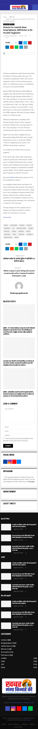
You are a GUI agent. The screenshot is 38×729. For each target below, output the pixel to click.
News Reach (27, 720)
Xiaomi (12, 177)
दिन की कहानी (4, 652)
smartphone (8, 237)
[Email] (24, 708)
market (31, 228)
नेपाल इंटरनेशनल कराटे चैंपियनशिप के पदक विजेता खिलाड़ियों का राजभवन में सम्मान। (23, 536)
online (14, 231)
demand (22, 225)
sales (14, 234)
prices (28, 231)
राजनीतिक (3, 658)
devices (29, 225)
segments (30, 234)
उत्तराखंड (3, 640)
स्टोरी (2, 664)
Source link (7, 217)
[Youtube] (19, 708)
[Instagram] (13, 708)
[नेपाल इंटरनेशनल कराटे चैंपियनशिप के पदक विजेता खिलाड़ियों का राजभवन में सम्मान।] (6, 538)
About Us (32, 724)
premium (21, 231)
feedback (7, 228)
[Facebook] (7, 708)
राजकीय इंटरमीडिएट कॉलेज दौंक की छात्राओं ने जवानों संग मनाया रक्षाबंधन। (24, 525)
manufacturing (21, 228)
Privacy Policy (18, 727)
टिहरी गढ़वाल (4, 655)
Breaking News (6, 643)
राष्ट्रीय (3, 661)
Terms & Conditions (13, 724)
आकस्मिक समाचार (5, 646)
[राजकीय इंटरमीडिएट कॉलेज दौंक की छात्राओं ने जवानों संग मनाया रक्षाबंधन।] (6, 527)
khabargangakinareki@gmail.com (23, 702)
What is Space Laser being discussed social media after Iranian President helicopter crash (19, 273)
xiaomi (16, 237)
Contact (3, 724)
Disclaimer (24, 724)
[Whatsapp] (30, 708)
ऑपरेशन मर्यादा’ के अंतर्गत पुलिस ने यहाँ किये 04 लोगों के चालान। (19, 260)
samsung (21, 234)
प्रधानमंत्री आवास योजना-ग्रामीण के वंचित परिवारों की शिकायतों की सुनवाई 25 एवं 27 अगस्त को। (23, 548)
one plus (6, 231)
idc (13, 228)
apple (6, 225)
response (7, 234)
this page (31, 481)
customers (13, 225)
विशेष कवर (12, 24)
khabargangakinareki (11, 36)
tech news (6, 24)
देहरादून (3, 667)
